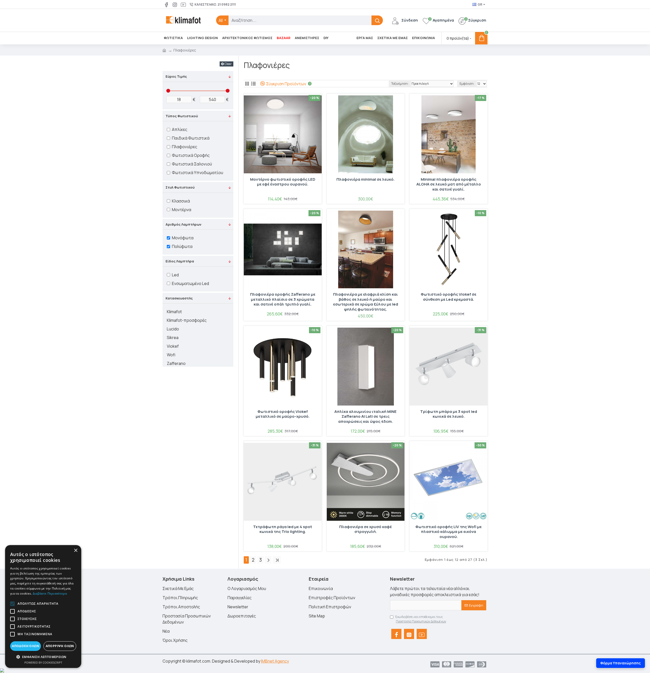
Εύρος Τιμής (176, 76)
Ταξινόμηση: (400, 83)
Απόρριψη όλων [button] (60, 646)
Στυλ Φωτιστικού (180, 187)
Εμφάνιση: (467, 83)
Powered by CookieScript (43, 662)
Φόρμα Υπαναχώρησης (620, 663)
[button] (12, 604)
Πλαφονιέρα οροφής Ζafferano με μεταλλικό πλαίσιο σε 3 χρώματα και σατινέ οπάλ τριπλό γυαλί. (282, 299)
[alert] (43, 606)
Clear (228, 64)
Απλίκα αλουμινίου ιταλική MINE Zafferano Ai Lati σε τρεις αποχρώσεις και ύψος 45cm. (365, 416)
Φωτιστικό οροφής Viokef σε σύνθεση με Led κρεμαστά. (448, 297)
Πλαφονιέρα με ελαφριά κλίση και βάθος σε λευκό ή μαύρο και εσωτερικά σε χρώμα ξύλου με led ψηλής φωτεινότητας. (365, 302)
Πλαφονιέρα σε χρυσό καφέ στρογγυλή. (365, 529)
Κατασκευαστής (179, 298)
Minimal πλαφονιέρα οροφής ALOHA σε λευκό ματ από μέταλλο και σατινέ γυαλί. (448, 184)
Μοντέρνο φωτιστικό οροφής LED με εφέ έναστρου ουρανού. (282, 182)
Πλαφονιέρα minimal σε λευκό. (365, 179)
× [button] (75, 550)
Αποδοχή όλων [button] (25, 646)
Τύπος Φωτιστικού (182, 116)
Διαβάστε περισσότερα (50, 593)
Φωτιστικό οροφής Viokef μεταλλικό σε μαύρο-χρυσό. (283, 414)
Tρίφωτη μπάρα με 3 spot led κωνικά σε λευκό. (448, 414)
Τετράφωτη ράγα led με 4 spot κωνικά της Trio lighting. (282, 529)
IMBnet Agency (275, 661)
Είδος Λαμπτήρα (180, 261)
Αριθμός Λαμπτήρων (183, 224)
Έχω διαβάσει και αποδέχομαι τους (420, 619)
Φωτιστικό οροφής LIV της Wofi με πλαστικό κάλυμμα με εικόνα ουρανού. (448, 531)
